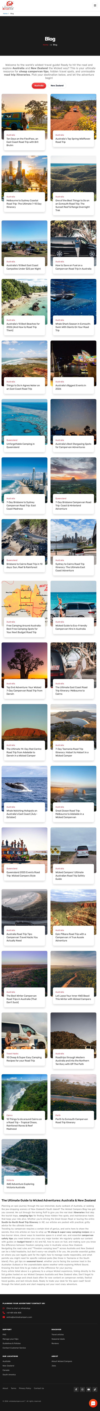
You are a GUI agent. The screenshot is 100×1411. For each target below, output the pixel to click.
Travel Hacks (12, 1053)
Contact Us (39, 1388)
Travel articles (58, 1334)
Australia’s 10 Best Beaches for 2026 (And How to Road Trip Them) (23, 327)
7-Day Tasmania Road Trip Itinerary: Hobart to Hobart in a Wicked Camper (72, 752)
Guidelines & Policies (12, 1343)
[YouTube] (88, 1389)
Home (5, 13)
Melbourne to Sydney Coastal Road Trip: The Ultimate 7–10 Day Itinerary (24, 203)
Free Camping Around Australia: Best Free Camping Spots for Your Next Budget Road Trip (24, 629)
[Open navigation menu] (95, 5)
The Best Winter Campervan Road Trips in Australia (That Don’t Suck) (22, 999)
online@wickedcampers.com (19, 1317)
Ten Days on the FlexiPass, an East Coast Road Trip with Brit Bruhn (22, 142)
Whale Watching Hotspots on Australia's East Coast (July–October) (22, 814)
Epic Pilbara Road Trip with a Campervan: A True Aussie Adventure (70, 937)
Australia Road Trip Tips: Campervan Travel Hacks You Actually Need (22, 937)
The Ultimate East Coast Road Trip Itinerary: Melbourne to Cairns (71, 690)
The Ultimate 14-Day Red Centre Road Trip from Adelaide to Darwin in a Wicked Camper (24, 752)
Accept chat (48, 1405)
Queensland (12, 440)
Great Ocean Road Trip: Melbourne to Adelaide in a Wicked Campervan (69, 814)
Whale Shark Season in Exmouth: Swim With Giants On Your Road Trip (73, 327)
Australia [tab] (38, 85)
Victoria (10, 1180)
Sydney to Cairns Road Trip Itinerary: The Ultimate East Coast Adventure (70, 567)
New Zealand (8, 1366)
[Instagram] (82, 1389)
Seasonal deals (58, 1339)
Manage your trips (10, 1339)
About (5, 1388)
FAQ (4, 1334)
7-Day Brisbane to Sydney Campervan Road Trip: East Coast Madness (21, 505)
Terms (13, 1388)
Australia (11, 135)
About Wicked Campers (62, 1361)
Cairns (9, 1115)
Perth (58, 1115)
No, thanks (60, 1405)
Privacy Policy (25, 1388)
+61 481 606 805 (14, 1313)
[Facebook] (76, 1389)
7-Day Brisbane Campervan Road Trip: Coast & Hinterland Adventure (73, 505)
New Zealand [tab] (57, 85)
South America (9, 1375)
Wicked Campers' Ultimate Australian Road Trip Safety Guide (70, 875)
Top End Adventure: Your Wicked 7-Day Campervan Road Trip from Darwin (24, 690)
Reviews (55, 1343)
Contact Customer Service (14, 1348)
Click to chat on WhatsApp (18, 1308)
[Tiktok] (94, 1389)
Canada (6, 1370)
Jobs (54, 1366)
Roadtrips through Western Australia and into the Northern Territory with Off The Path (72, 1060)
